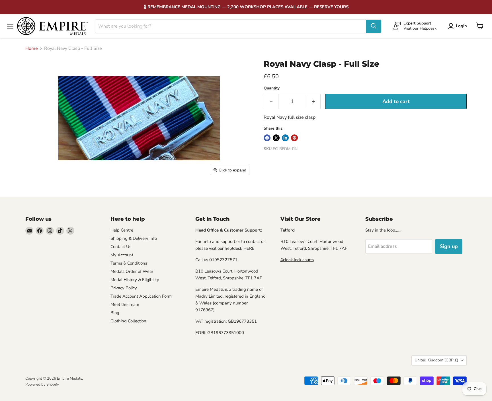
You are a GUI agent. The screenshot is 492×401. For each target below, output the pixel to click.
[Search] (373, 25)
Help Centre (121, 230)
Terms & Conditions (128, 263)
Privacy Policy (123, 288)
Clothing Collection (128, 321)
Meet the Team (124, 304)
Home (31, 48)
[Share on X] (276, 137)
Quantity (272, 88)
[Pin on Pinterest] (294, 137)
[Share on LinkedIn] (285, 137)
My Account (121, 255)
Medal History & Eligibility (134, 280)
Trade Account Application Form (141, 296)
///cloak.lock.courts (297, 260)
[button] (458, 26)
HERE (249, 248)
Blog (114, 313)
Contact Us (120, 246)
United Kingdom (436, 360)
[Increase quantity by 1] (313, 101)
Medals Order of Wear (131, 271)
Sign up (449, 246)
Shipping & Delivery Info (133, 238)
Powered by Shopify (42, 384)
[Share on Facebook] (267, 137)
